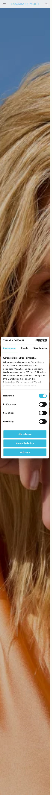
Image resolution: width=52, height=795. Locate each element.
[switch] (43, 404)
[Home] (25, 4)
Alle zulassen (24, 434)
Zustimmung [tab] (9, 348)
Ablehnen (25, 452)
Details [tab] (24, 348)
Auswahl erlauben (25, 443)
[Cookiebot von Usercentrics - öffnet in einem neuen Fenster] (35, 340)
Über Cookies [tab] (40, 348)
